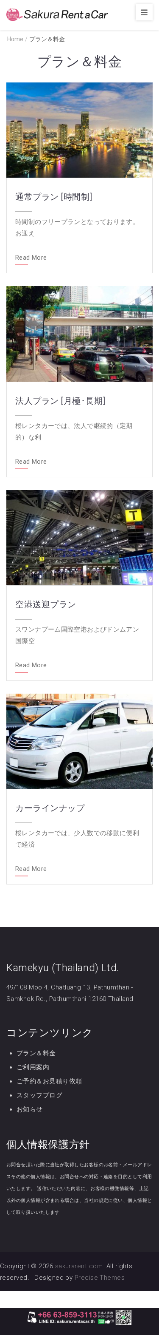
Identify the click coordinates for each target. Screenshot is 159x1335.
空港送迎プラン (45, 604)
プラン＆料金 (36, 1053)
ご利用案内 (33, 1067)
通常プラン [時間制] (53, 197)
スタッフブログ (39, 1095)
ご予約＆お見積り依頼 (49, 1081)
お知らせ (30, 1109)
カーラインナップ (50, 808)
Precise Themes (100, 1277)
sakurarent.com (79, 1266)
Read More (31, 258)
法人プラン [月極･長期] (60, 401)
